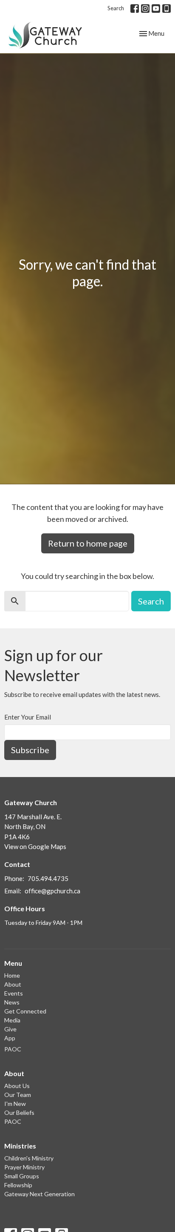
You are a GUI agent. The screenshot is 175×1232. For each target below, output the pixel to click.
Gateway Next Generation (39, 1193)
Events (13, 993)
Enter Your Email (27, 717)
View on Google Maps (35, 846)
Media (12, 1020)
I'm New (15, 1103)
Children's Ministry (29, 1158)
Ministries (20, 1146)
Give (10, 1029)
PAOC (12, 1049)
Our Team (17, 1094)
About (12, 984)
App (9, 1038)
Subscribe (30, 750)
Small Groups (21, 1176)
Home (12, 975)
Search (115, 8)
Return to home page (87, 543)
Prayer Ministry (24, 1167)
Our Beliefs (19, 1112)
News (12, 1002)
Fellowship (18, 1185)
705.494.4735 (48, 878)
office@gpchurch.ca (52, 891)
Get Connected (25, 1011)
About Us (17, 1085)
